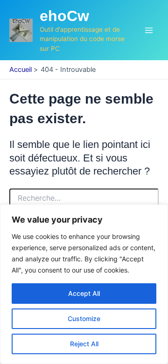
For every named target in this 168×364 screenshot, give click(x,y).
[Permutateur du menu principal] (149, 30)
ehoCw (64, 15)
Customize (84, 318)
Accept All (84, 293)
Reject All (84, 344)
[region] (84, 284)
